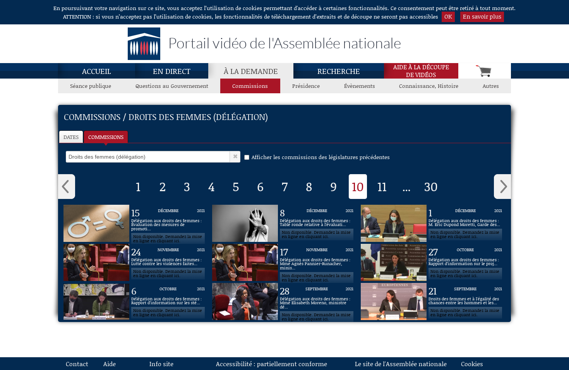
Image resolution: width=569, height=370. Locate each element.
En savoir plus (482, 16)
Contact (77, 363)
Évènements (359, 86)
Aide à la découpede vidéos (421, 71)
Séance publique (90, 86)
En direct (171, 70)
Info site (161, 363)
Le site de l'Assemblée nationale (401, 363)
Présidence (306, 86)
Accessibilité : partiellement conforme (271, 363)
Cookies (472, 363)
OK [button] (448, 16)
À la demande (251, 70)
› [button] (502, 186)
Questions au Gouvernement (171, 86)
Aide (109, 363)
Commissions (250, 86)
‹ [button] (66, 186)
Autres (491, 86)
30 (431, 186)
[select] (148, 157)
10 (358, 186)
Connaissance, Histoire (428, 86)
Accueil (96, 70)
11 (382, 186)
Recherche (338, 70)
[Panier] (484, 71)
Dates (71, 137)
